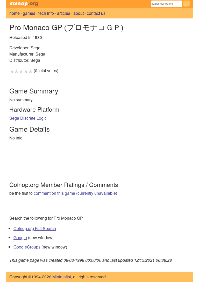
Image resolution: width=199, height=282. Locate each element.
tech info (46, 13)
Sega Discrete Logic (28, 118)
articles (63, 13)
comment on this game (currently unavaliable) (75, 193)
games (29, 13)
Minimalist (61, 277)
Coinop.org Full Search (34, 228)
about (78, 13)
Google (20, 237)
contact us (96, 13)
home (14, 13)
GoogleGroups (26, 247)
